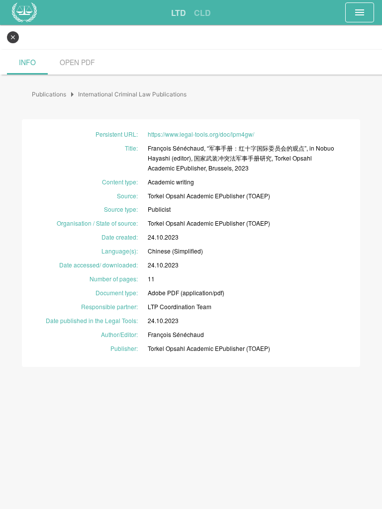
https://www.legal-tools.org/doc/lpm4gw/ (201, 134)
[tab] (178, 13)
